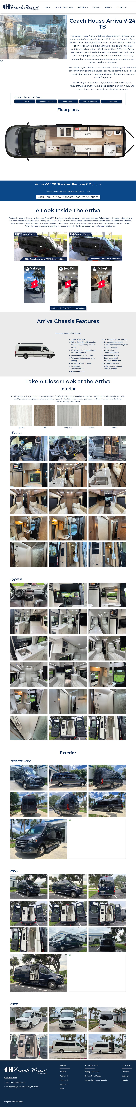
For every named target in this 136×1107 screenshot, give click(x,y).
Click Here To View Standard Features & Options (68, 196)
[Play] (40, 246)
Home (47, 7)
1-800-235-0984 (11, 1082)
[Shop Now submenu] (87, 7)
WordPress (18, 1102)
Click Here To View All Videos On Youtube (68, 308)
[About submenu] (111, 7)
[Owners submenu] (99, 7)
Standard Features (46, 101)
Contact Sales (111, 101)
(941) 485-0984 (10, 1078)
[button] (1, 36)
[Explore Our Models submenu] (72, 7)
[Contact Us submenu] (126, 7)
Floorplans (25, 101)
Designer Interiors (90, 101)
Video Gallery (68, 101)
